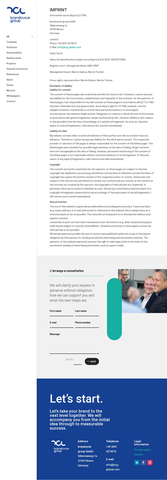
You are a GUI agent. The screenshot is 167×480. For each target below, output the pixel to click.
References (13, 74)
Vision (10, 85)
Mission (11, 90)
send (93, 361)
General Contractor (17, 69)
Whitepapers (13, 96)
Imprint (138, 454)
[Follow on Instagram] (149, 462)
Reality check (14, 58)
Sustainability (14, 53)
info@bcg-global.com (69, 47)
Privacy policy (142, 449)
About (10, 80)
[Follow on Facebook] (143, 462)
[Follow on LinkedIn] (136, 462)
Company (12, 42)
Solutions (12, 47)
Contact (11, 101)
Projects (11, 63)
